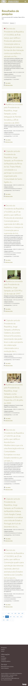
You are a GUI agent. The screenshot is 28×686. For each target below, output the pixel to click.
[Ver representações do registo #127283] (14, 274)
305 (15, 613)
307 (22, 613)
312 (17, 616)
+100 (7, 620)
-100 (8, 613)
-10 (12, 613)
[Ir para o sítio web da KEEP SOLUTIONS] (24, 684)
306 (19, 613)
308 (3, 616)
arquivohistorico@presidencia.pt (11, 678)
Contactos (3, 659)
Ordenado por (6, 23)
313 (21, 616)
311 (14, 616)
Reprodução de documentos (7, 666)
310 (10, 616)
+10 (3, 620)
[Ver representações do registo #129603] (14, 97)
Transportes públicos (5, 661)
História (3, 649)
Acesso (2, 651)
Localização (3, 658)
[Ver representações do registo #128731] (14, 378)
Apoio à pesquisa (5, 668)
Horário (3, 656)
